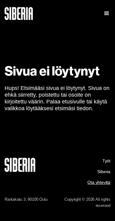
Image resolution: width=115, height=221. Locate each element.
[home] (40, 13)
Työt (106, 160)
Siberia (103, 171)
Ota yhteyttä (98, 182)
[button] (104, 13)
